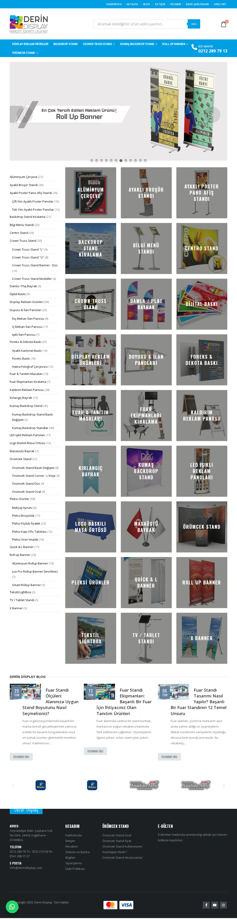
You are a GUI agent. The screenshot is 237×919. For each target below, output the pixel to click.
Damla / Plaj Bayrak (23, 286)
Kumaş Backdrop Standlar (30, 428)
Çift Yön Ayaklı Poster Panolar (32, 201)
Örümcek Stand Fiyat (116, 841)
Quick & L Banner (22, 547)
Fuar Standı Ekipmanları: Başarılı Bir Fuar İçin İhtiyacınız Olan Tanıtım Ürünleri (124, 701)
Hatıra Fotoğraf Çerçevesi (30, 366)
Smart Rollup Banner (26, 585)
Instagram (223, 905)
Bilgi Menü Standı (22, 225)
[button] (13, 785)
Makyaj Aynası (22, 508)
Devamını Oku (21, 757)
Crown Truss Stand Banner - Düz (35, 265)
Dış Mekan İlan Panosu (28, 318)
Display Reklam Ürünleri (30, 44)
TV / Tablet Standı (22, 600)
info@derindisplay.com (26, 868)
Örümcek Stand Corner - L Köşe (34, 476)
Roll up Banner (173, 44)
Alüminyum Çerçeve (23, 177)
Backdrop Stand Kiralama (27, 217)
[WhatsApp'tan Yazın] (12, 906)
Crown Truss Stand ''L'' (28, 249)
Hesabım (175, 4)
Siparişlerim (73, 863)
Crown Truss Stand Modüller (32, 279)
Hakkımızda (114, 4)
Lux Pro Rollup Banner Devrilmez (35, 571)
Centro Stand (19, 233)
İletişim (160, 4)
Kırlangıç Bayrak (21, 398)
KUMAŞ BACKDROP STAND (137, 44)
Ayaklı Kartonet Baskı (27, 350)
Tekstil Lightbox (20, 592)
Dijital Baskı (18, 294)
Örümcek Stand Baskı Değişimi (33, 468)
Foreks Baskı (21, 358)
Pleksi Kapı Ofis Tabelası (29, 531)
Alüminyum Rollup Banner (30, 563)
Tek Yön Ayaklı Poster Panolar (33, 209)
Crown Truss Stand (97, 44)
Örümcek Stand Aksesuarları (122, 858)
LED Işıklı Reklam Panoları (27, 435)
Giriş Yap (220, 4)
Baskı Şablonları (197, 4)
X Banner (16, 608)
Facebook (206, 905)
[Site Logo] (29, 24)
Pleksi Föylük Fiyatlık (26, 523)
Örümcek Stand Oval (26, 492)
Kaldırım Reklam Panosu (27, 390)
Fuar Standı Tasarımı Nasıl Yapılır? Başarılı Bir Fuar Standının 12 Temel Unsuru (199, 701)
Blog (146, 4)
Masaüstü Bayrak (22, 451)
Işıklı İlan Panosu (23, 334)
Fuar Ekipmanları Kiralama (28, 382)
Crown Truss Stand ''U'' (28, 257)
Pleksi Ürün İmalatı (25, 539)
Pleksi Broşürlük (23, 515)
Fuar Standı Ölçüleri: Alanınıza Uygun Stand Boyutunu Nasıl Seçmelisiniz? (50, 701)
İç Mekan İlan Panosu (27, 327)
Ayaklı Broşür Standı (24, 185)
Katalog (132, 4)
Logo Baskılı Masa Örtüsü (27, 443)
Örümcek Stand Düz (26, 483)
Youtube (214, 905)
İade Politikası (75, 869)
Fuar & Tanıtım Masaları (26, 374)
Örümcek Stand (23, 53)
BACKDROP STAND (65, 44)
